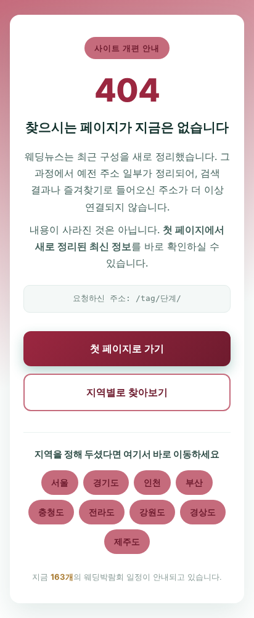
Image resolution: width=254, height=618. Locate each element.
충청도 (51, 512)
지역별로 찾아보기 (127, 392)
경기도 (106, 482)
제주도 (127, 541)
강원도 (152, 512)
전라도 (102, 512)
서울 (59, 482)
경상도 (203, 512)
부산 (194, 482)
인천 (152, 482)
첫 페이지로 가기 (127, 348)
